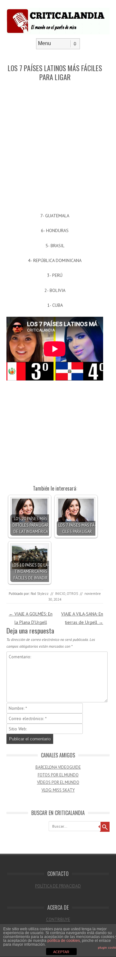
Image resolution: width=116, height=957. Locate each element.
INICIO (60, 593)
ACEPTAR (61, 952)
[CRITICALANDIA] (58, 33)
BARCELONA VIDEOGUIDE (58, 767)
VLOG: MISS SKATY (58, 790)
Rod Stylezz (40, 593)
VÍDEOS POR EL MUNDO (58, 782)
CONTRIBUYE (58, 919)
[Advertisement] (58, 147)
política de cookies (63, 940)
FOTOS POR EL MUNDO (58, 775)
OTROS (72, 593)
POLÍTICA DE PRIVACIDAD (58, 886)
